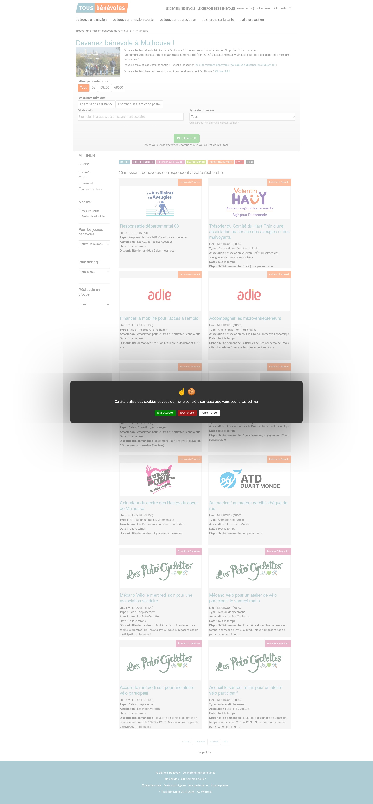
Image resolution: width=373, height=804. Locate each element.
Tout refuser (187, 412)
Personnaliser (209, 412)
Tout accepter (165, 412)
